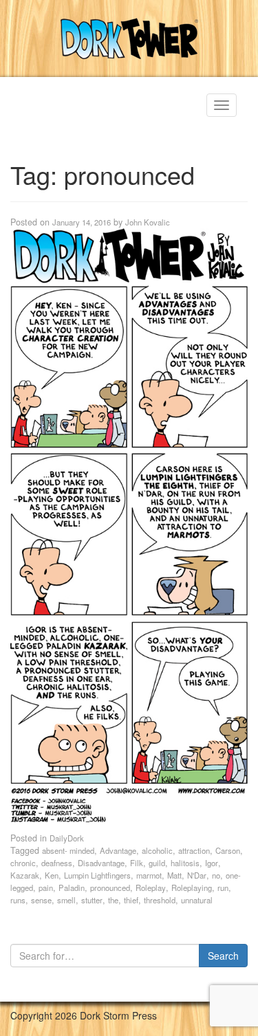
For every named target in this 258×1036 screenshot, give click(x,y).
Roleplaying (191, 887)
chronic (23, 862)
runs (17, 899)
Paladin (71, 887)
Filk (136, 862)
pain (46, 887)
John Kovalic (147, 222)
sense (41, 899)
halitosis (185, 862)
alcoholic (157, 850)
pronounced (110, 887)
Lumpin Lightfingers (97, 875)
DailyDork (67, 838)
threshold (159, 899)
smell (66, 899)
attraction (194, 850)
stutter (92, 899)
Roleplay (151, 887)
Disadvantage (101, 862)
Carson (227, 850)
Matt (174, 875)
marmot (149, 875)
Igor (211, 862)
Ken (51, 875)
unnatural (197, 899)
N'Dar (196, 875)
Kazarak (24, 875)
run (222, 887)
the (113, 899)
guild (157, 862)
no (216, 875)
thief (131, 899)
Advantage (118, 850)
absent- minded (68, 850)
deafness (56, 862)
